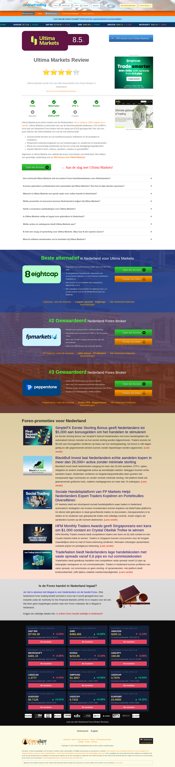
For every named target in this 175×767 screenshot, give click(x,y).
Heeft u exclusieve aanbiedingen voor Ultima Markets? (87, 209)
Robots (85, 6)
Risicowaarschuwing (103, 739)
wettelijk (81, 742)
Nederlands (52, 13)
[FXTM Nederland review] (135, 717)
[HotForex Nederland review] (87, 717)
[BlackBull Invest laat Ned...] (37, 474)
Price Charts (145, 6)
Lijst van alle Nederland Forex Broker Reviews (87, 722)
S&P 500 (30, 25)
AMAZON (92, 25)
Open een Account (35, 167)
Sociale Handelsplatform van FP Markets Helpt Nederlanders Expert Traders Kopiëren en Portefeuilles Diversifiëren (99, 496)
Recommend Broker (128, 6)
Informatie (66, 739)
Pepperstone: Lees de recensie (58, 402)
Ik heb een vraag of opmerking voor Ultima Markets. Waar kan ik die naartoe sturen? (87, 231)
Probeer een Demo (132, 279)
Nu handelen (46, 642)
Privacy (92, 739)
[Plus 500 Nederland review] (28, 717)
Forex (56, 6)
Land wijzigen (146, 743)
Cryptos (75, 116)
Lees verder (119, 763)
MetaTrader (66, 6)
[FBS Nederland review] (48, 717)
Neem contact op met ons (80, 739)
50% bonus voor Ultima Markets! (132, 38)
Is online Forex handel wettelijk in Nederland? (79, 613)
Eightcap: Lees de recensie (57, 302)
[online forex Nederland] (34, 8)
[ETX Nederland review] (116, 717)
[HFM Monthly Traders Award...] (37, 542)
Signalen (96, 6)
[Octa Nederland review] (96, 717)
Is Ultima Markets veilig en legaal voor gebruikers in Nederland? (87, 216)
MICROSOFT (125, 25)
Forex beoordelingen (70, 13)
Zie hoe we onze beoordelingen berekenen (61, 91)
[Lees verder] (110, 520)
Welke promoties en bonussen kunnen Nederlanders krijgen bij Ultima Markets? (87, 201)
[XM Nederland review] (38, 717)
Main (40, 13)
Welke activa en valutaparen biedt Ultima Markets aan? (87, 224)
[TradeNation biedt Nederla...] (37, 569)
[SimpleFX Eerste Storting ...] (37, 444)
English (94, 731)
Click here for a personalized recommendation (101, 19)
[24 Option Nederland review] (126, 717)
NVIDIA (158, 25)
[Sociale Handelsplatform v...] (37, 508)
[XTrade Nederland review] (67, 717)
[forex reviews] (34, 744)
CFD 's (76, 6)
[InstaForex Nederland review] (57, 717)
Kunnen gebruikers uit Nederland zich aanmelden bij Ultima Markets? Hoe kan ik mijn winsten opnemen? (87, 186)
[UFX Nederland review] (77, 717)
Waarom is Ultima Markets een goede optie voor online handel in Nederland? (87, 193)
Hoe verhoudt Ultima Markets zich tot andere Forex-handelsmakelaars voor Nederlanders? (87, 178)
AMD (61, 25)
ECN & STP (53, 116)
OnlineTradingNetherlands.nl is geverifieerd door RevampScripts (63, 758)
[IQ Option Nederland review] (106, 717)
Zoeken (87, 742)
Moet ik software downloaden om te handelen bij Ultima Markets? (87, 239)
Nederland (28, 13)
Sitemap (94, 742)
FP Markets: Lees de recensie (58, 353)
